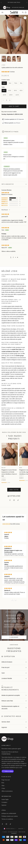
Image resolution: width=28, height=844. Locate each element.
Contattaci (4, 802)
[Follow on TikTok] (18, 500)
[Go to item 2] (9, 59)
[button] (5, 71)
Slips (3, 785)
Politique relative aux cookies (10, 816)
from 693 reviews (15, 524)
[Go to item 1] (4, 59)
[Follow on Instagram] (14, 500)
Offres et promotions (7, 791)
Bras (3, 782)
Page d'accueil (6, 780)
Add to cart (14, 106)
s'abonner (14, 637)
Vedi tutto (14, 489)
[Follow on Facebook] (10, 500)
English (20, 828)
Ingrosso (4, 805)
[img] (5, 214)
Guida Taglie (5, 799)
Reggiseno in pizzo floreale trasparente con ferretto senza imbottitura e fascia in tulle (9, 473)
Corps (3, 788)
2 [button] (13, 257)
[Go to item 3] (14, 59)
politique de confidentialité (9, 813)
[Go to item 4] (18, 59)
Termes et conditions (7, 819)
